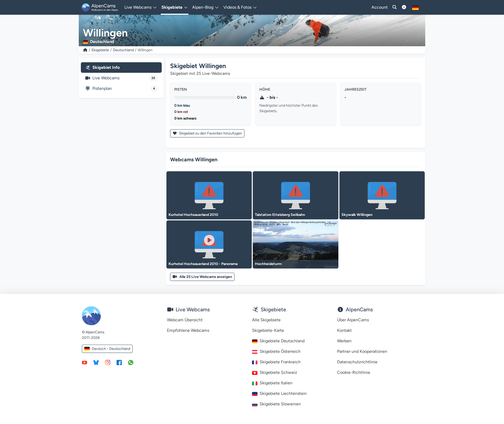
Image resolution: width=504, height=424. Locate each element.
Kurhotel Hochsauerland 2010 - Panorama (203, 264)
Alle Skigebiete (266, 319)
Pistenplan (123, 88)
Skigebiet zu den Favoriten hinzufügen (210, 133)
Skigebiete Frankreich (280, 361)
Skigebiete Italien (276, 382)
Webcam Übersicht (185, 319)
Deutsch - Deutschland (111, 349)
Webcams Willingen (193, 159)
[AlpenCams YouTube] (84, 362)
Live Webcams (123, 77)
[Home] (85, 50)
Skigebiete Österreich (280, 351)
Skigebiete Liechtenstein (283, 393)
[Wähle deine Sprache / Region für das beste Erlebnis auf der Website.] (415, 7)
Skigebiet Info (106, 67)
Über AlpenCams (353, 319)
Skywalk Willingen (357, 215)
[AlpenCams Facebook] (119, 362)
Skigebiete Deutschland (282, 340)
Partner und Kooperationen (362, 351)
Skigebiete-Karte (268, 330)
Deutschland (123, 50)
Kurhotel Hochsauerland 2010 (193, 215)
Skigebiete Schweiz (278, 372)
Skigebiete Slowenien (280, 403)
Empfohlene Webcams (188, 330)
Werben (344, 340)
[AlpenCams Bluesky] (96, 362)
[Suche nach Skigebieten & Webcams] (394, 7)
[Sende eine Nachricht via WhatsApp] (130, 362)
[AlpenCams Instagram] (107, 362)
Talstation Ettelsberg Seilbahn (280, 215)
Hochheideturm (268, 264)
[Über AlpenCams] (404, 7)
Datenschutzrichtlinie (357, 361)
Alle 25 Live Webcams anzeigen (205, 277)
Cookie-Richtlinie (353, 372)
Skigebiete (100, 50)
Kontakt (344, 330)
